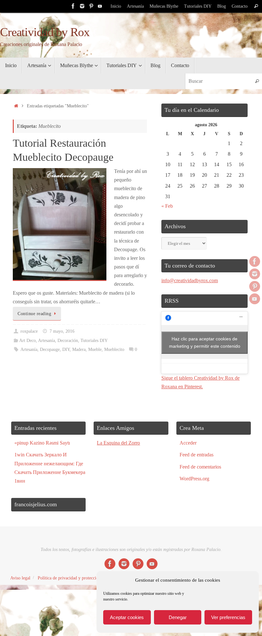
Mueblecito (114, 349)
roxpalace (29, 331)
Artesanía (135, 6)
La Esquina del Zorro (118, 443)
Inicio (116, 6)
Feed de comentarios (200, 466)
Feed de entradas (196, 454)
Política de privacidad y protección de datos (77, 577)
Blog (221, 6)
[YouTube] (100, 6)
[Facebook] (73, 6)
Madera (79, 349)
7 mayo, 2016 (62, 331)
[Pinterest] (91, 6)
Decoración (68, 340)
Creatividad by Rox (44, 32)
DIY (66, 349)
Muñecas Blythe (164, 6)
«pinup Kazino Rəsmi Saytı (42, 443)
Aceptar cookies (127, 617)
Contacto (240, 6)
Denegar (178, 617)
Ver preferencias (228, 617)
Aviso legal (20, 577)
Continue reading (34, 313)
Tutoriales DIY (198, 6)
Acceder (188, 443)
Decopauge (50, 349)
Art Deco (27, 340)
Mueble (95, 349)
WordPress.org (194, 478)
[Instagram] (82, 6)
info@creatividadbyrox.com (189, 280)
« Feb (167, 206)
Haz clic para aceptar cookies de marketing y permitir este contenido (204, 342)
